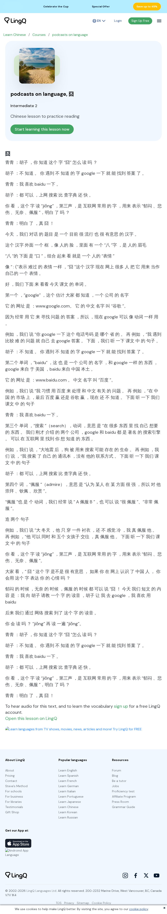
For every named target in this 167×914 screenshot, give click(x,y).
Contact (11, 781)
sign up (121, 706)
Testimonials (14, 807)
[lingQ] (15, 20)
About (9, 770)
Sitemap (83, 903)
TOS (59, 903)
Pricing (10, 776)
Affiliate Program (124, 796)
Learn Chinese (14, 34)
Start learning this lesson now (42, 129)
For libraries (13, 802)
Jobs (115, 786)
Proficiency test (123, 791)
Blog (115, 776)
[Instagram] (125, 875)
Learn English (67, 770)
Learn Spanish (68, 776)
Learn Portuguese (71, 796)
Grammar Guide (123, 807)
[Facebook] (135, 875)
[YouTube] (156, 875)
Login (118, 21)
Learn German (68, 786)
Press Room (120, 802)
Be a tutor (119, 781)
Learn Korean (67, 812)
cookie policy (138, 909)
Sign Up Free (140, 21)
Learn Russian (68, 817)
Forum (116, 770)
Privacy (69, 903)
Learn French (67, 781)
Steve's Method (16, 786)
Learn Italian (67, 791)
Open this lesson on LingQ (31, 718)
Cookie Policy (101, 903)
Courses (39, 34)
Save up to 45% (147, 6)
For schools (13, 791)
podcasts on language (70, 34)
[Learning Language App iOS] (18, 843)
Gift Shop (12, 812)
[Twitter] (146, 875)
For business (14, 796)
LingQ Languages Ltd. (42, 891)
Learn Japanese (69, 802)
